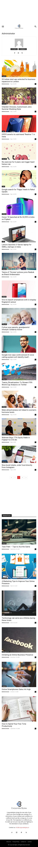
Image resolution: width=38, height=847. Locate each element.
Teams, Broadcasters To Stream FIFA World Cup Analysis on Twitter (17, 383)
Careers (30, 841)
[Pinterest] (21, 832)
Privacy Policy (16, 841)
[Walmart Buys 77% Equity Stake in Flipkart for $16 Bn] (19, 426)
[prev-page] (11, 477)
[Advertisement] (19, 12)
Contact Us (23, 841)
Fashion (4, 103)
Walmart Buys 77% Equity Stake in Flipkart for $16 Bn (16, 438)
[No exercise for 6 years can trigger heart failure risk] (19, 151)
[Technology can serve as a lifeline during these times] (19, 603)
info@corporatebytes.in (22, 827)
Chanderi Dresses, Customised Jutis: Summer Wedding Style (17, 108)
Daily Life (4, 159)
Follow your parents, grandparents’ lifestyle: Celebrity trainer (16, 328)
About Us (8, 841)
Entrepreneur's (5, 434)
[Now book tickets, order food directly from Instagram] (19, 454)
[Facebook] (15, 53)
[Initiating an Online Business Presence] (19, 640)
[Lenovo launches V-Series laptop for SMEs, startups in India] (19, 233)
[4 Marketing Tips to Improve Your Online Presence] (19, 566)
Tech (3, 131)
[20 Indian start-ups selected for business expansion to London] (19, 68)
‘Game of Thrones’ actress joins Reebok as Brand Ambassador (18, 273)
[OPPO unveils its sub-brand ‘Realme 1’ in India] (19, 123)
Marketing (4, 578)
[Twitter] (22, 53)
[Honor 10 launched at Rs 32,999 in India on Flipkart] (19, 206)
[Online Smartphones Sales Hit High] (19, 674)
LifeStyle (4, 214)
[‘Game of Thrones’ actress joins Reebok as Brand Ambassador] (19, 261)
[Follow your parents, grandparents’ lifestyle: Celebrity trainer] (19, 316)
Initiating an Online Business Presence (17, 655)
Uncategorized (5, 651)
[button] (3, 26)
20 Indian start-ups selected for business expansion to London (18, 80)
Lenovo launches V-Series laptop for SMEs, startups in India (16, 246)
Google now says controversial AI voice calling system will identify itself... (18, 356)
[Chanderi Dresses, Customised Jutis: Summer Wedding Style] (19, 96)
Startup (4, 76)
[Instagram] (19, 53)
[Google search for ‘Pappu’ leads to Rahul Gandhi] (19, 178)
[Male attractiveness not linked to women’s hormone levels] (19, 399)
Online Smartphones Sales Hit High (16, 689)
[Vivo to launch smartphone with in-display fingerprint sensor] (19, 289)
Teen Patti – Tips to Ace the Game (16, 547)
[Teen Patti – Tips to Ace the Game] (19, 532)
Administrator (5, 84)
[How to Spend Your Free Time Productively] (19, 709)
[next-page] (25, 477)
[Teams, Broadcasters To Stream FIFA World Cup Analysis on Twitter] (19, 371)
